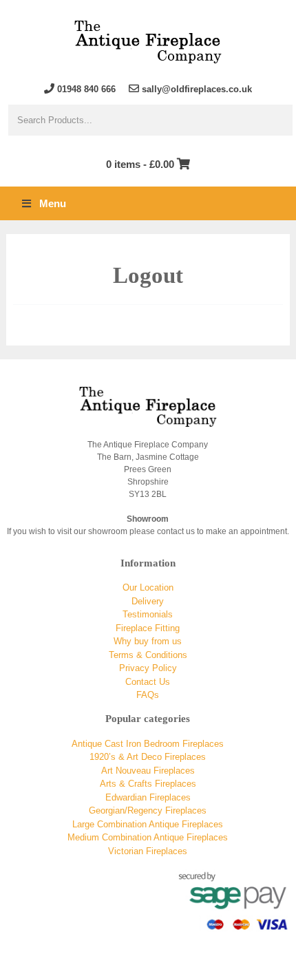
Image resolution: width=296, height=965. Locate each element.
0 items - (140, 164)
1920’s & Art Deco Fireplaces (147, 757)
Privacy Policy (148, 668)
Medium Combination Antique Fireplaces (147, 837)
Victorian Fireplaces (147, 851)
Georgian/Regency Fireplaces (148, 810)
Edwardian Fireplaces (148, 797)
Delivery (147, 601)
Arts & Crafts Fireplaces (148, 783)
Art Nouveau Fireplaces (148, 770)
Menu (52, 203)
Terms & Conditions (148, 655)
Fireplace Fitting (148, 628)
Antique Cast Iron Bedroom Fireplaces (148, 744)
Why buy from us (148, 641)
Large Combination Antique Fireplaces (147, 824)
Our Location (148, 587)
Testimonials (148, 614)
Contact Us (147, 682)
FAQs (147, 695)
